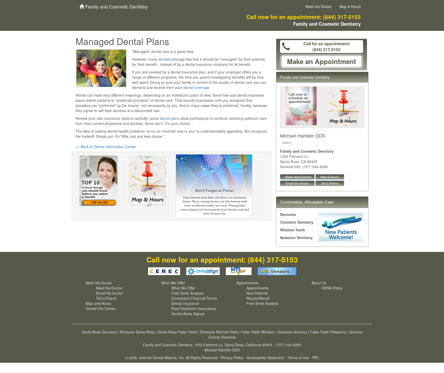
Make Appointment (298, 177)
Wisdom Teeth (292, 229)
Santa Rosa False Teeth (177, 331)
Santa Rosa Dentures (99, 331)
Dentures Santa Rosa (137, 331)
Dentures (288, 214)
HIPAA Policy (332, 287)
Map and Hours (98, 303)
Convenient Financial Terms (194, 298)
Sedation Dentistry (296, 237)
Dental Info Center (101, 308)
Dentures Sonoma (292, 331)
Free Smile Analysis (187, 293)
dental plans (170, 118)
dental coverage (196, 87)
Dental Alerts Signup (188, 313)
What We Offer (173, 282)
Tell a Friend (329, 183)
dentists (164, 59)
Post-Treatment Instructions (193, 308)
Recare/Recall (257, 298)
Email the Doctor (297, 183)
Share (286, 142)
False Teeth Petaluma (328, 331)
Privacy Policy (232, 357)
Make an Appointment (321, 61)
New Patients (257, 293)
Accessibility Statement (265, 357)
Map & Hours (350, 6)
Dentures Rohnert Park (219, 331)
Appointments (247, 282)
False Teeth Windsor (257, 331)
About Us (318, 282)
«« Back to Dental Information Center (106, 146)
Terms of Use (298, 357)
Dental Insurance (185, 303)
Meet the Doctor (319, 6)
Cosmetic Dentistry (296, 222)
